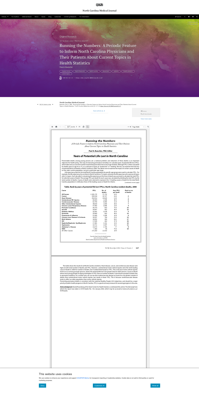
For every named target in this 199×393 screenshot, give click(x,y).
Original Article (66, 71)
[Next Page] (76, 126)
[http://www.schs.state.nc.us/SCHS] (100, 238)
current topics (66, 74)
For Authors (15, 16)
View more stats (146, 119)
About (36, 16)
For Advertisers (84, 16)
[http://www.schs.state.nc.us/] (130, 289)
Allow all (156, 385)
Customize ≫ (100, 385)
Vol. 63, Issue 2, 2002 (66, 41)
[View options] (52, 126)
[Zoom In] (130, 126)
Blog (49, 16)
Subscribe (58, 16)
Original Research (68, 36)
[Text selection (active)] (87, 126)
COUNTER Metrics (83, 378)
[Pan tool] (83, 126)
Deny (43, 385)
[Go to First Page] (60, 126)
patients (116, 71)
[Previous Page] (63, 126)
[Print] (56, 126)
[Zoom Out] (128, 126)
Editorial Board (26, 16)
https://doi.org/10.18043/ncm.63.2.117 (89, 78)
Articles (4, 16)
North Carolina (94, 71)
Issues (43, 16)
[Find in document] (148, 126)
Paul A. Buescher (66, 67)
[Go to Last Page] (79, 126)
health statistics (128, 71)
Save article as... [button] (99, 111)
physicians (106, 71)
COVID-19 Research (70, 16)
